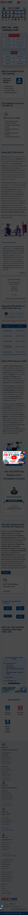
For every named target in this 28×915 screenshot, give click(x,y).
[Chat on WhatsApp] (2, 909)
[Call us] (2, 906)
